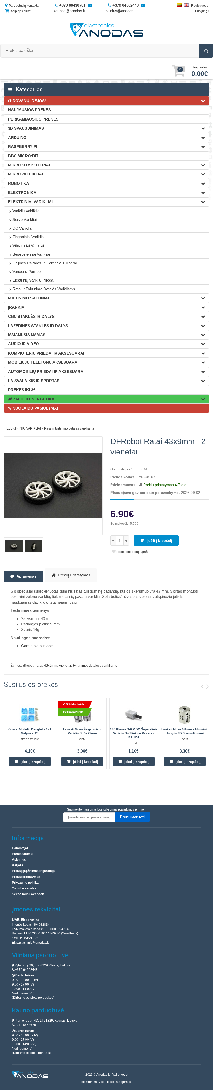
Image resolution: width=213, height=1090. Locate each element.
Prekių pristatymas (74, 575)
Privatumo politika (25, 882)
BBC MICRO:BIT (23, 156)
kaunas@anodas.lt (69, 11)
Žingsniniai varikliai (28, 237)
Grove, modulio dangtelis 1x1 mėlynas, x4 (29, 731)
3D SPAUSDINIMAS (26, 128)
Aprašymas (26, 576)
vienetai (65, 665)
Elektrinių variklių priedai (33, 280)
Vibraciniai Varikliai (28, 245)
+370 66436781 (26, 1025)
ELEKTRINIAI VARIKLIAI (30, 202)
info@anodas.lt (38, 942)
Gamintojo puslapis (37, 646)
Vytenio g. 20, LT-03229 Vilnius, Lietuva (42, 965)
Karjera (17, 865)
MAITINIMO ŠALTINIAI (28, 298)
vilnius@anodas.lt (121, 11)
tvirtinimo (80, 665)
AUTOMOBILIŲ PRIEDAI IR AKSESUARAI (46, 371)
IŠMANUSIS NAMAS (26, 335)
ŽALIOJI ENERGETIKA (33, 399)
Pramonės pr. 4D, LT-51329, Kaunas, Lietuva (45, 1020)
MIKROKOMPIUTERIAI (29, 165)
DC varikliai (22, 228)
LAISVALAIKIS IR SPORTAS (33, 380)
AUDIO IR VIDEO (23, 344)
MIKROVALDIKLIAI (25, 174)
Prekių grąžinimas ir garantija (33, 871)
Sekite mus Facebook (28, 894)
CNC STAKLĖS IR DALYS (31, 316)
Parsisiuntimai (22, 854)
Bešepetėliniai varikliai (31, 254)
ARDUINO (17, 137)
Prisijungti (202, 11)
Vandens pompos (27, 271)
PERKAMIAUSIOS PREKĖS (33, 119)
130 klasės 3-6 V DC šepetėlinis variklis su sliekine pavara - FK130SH (133, 733)
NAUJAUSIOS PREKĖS (29, 110)
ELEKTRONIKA (22, 192)
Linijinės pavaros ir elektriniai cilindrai (44, 263)
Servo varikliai (24, 219)
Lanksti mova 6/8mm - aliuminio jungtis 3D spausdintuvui (184, 731)
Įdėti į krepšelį (159, 540)
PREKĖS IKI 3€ (21, 390)
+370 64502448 (26, 970)
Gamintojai (20, 848)
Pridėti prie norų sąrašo (132, 552)
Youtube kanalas (24, 888)
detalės (94, 665)
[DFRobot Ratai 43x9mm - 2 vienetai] (53, 486)
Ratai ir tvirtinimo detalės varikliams (43, 289)
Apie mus (19, 859)
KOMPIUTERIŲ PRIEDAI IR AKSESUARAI (46, 353)
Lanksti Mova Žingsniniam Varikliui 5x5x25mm (82, 731)
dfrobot (28, 665)
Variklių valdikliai (26, 211)
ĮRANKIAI (16, 307)
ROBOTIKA (18, 183)
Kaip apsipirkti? (21, 11)
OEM (143, 469)
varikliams (109, 665)
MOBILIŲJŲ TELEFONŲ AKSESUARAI (43, 362)
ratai (39, 665)
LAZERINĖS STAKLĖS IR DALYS (38, 326)
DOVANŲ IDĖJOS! (28, 101)
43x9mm (50, 665)
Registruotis (199, 6)
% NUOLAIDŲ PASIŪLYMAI (33, 408)
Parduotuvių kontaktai (24, 6)
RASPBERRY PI (22, 146)
